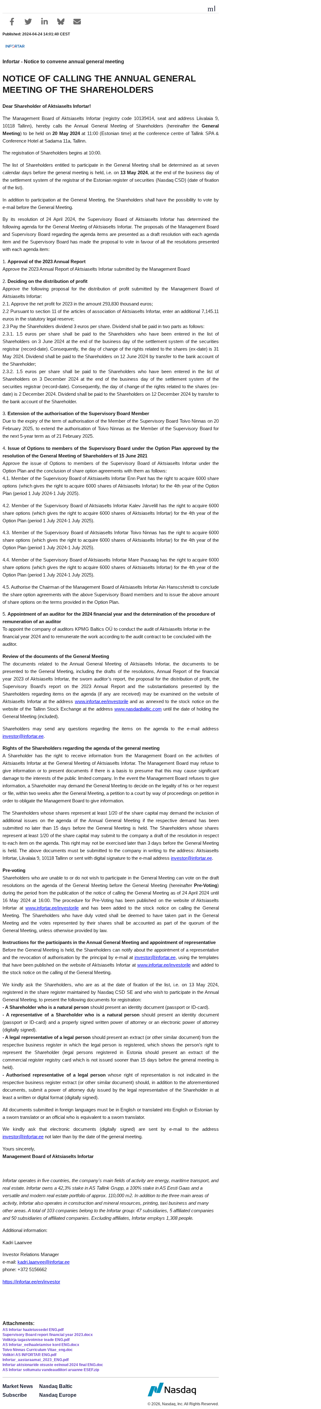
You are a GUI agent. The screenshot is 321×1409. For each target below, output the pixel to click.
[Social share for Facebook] (12, 21)
